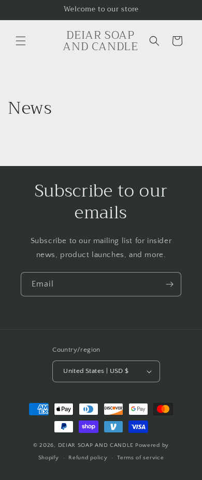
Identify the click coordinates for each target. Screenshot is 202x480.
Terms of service (140, 458)
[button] (20, 40)
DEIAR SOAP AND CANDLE (96, 445)
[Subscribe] (169, 284)
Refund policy (87, 458)
